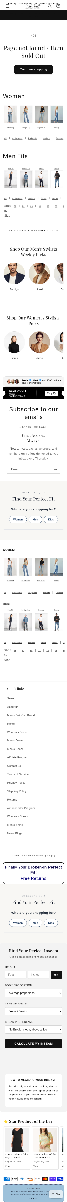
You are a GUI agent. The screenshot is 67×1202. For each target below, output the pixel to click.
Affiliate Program (17, 757)
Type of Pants (16, 1003)
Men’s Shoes (15, 749)
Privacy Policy (16, 782)
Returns (12, 799)
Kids (51, 519)
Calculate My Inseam (33, 1043)
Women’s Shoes (17, 816)
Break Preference (19, 1021)
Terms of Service (18, 774)
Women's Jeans (17, 732)
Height (10, 967)
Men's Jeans (15, 740)
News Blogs (14, 833)
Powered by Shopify (44, 855)
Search (11, 698)
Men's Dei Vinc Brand (21, 715)
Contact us (14, 765)
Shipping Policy (17, 791)
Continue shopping (33, 69)
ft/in (56, 974)
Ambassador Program (21, 808)
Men (35, 519)
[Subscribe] (55, 469)
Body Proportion (18, 985)
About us (12, 706)
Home (11, 723)
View (7, 1166)
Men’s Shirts (15, 824)
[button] (7, 6)
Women (18, 519)
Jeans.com (27, 855)
